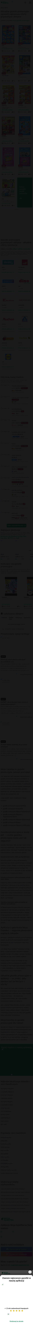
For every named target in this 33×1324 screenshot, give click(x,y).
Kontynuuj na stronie (16, 1321)
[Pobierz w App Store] (16, 1316)
